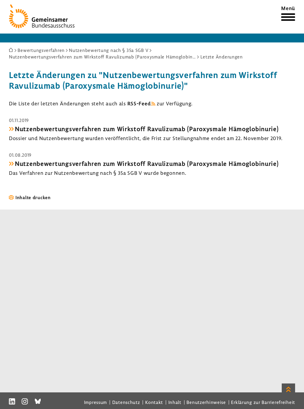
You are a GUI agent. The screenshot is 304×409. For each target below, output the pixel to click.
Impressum (95, 402)
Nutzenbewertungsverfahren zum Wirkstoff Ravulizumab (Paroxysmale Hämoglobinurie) (147, 129)
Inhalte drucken (33, 197)
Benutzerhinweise (206, 402)
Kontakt (154, 402)
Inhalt (174, 402)
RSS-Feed (139, 103)
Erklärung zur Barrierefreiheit (263, 402)
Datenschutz (126, 402)
